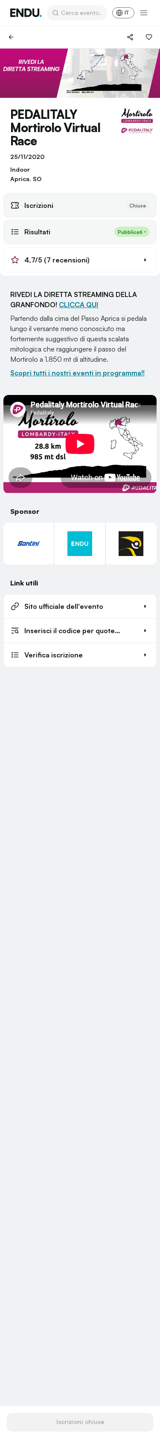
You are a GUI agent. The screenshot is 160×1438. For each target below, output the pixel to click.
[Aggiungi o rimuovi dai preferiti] (149, 37)
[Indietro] (11, 37)
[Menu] (144, 13)
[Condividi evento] (130, 37)
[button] (80, 260)
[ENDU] (26, 13)
